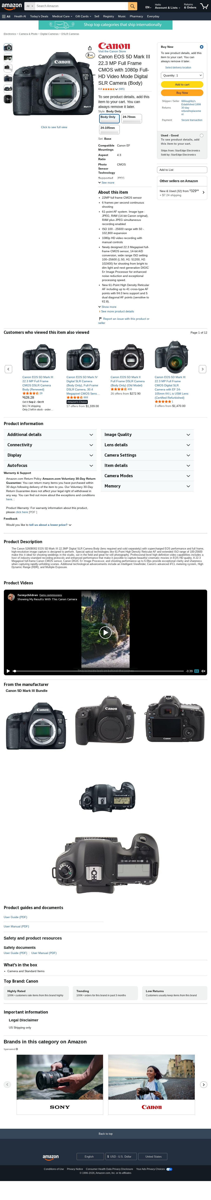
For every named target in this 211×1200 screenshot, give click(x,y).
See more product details (117, 311)
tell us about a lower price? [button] (48, 524)
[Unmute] (203, 671)
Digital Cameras (49, 34)
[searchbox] (81, 6)
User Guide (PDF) (15, 917)
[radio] (8, 47)
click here (22, 512)
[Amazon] (12, 6)
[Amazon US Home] (51, 1158)
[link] (39, 383)
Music (122, 16)
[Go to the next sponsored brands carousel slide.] (203, 1085)
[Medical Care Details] (71, 16)
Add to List (166, 169)
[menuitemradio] (196, 671)
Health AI (20, 16)
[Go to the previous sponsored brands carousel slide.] (7, 1085)
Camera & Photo (28, 34)
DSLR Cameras (70, 34)
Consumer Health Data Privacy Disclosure (109, 1169)
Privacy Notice (75, 1169)
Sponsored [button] (9, 1049)
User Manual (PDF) (16, 926)
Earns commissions (51, 594)
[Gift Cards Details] (90, 16)
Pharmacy (136, 16)
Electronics (10, 34)
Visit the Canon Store (112, 51)
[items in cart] (204, 6)
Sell (96, 16)
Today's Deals (39, 16)
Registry (108, 16)
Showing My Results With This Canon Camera (47, 599)
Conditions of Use (54, 1169)
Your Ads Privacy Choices (150, 1169)
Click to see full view (54, 127)
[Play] (7, 671)
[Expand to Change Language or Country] (150, 7)
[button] (6, 16)
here (9, 499)
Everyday (153, 16)
